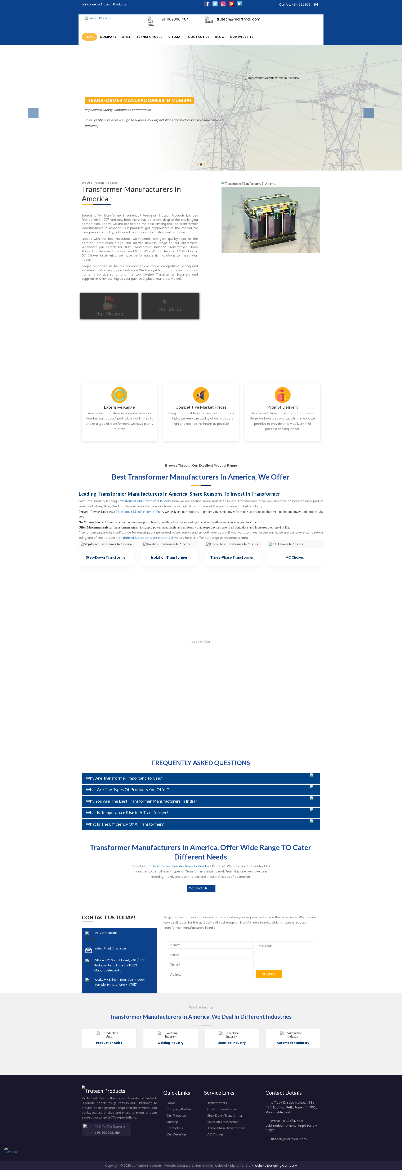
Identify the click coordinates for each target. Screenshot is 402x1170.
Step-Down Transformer (106, 557)
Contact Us (199, 37)
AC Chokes (295, 557)
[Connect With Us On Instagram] (223, 5)
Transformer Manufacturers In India (144, 501)
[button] (30, 108)
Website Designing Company (275, 1166)
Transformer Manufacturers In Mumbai (144, 538)
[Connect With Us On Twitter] (215, 5)
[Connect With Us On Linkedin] (239, 5)
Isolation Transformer (169, 557)
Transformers (149, 37)
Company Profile (115, 37)
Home (89, 37)
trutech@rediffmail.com (110, 948)
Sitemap (175, 37)
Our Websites (242, 37)
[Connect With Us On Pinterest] (231, 5)
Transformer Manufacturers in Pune (139, 511)
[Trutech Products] (98, 18)
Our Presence (176, 1115)
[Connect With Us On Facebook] (207, 5)
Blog (219, 37)
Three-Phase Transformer (232, 557)
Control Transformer (222, 1109)
